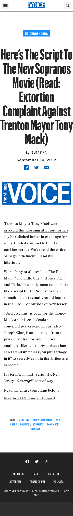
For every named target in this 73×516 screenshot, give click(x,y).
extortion (23, 420)
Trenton (35, 428)
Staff (35, 473)
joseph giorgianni (42, 420)
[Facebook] (27, 462)
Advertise (16, 481)
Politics (24, 424)
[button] (5, 5)
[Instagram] (46, 462)
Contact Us (53, 473)
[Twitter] (36, 462)
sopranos (38, 424)
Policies (58, 481)
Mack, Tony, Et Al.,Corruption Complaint (29, 398)
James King (38, 152)
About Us (18, 473)
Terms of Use (37, 481)
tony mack (53, 424)
